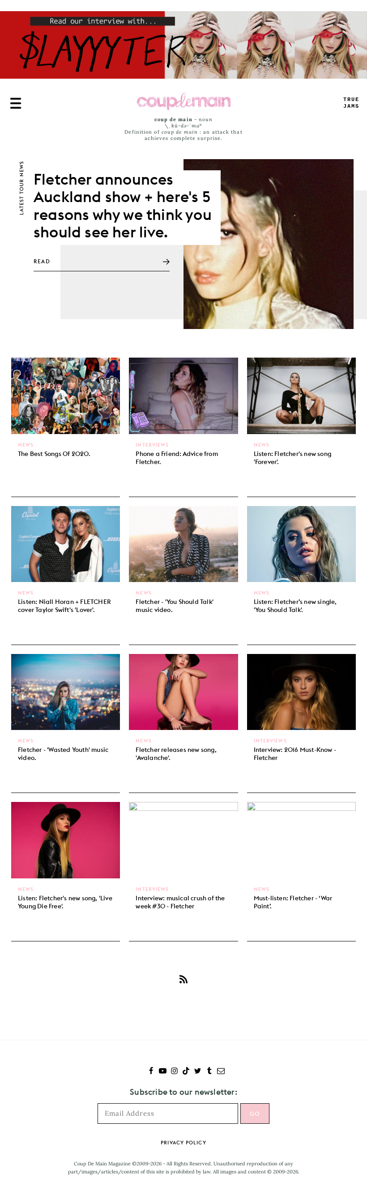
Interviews (152, 445)
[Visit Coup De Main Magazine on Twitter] (197, 1071)
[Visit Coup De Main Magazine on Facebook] (151, 1071)
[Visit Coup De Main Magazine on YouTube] (162, 1071)
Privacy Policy (183, 1142)
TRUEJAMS (351, 103)
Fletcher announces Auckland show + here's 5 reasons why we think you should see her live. (123, 205)
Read (42, 261)
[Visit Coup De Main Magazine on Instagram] (174, 1071)
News (26, 445)
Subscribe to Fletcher (183, 979)
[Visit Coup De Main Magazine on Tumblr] (209, 1071)
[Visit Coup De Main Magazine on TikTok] (186, 1071)
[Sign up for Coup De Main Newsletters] (220, 1071)
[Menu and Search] (15, 103)
